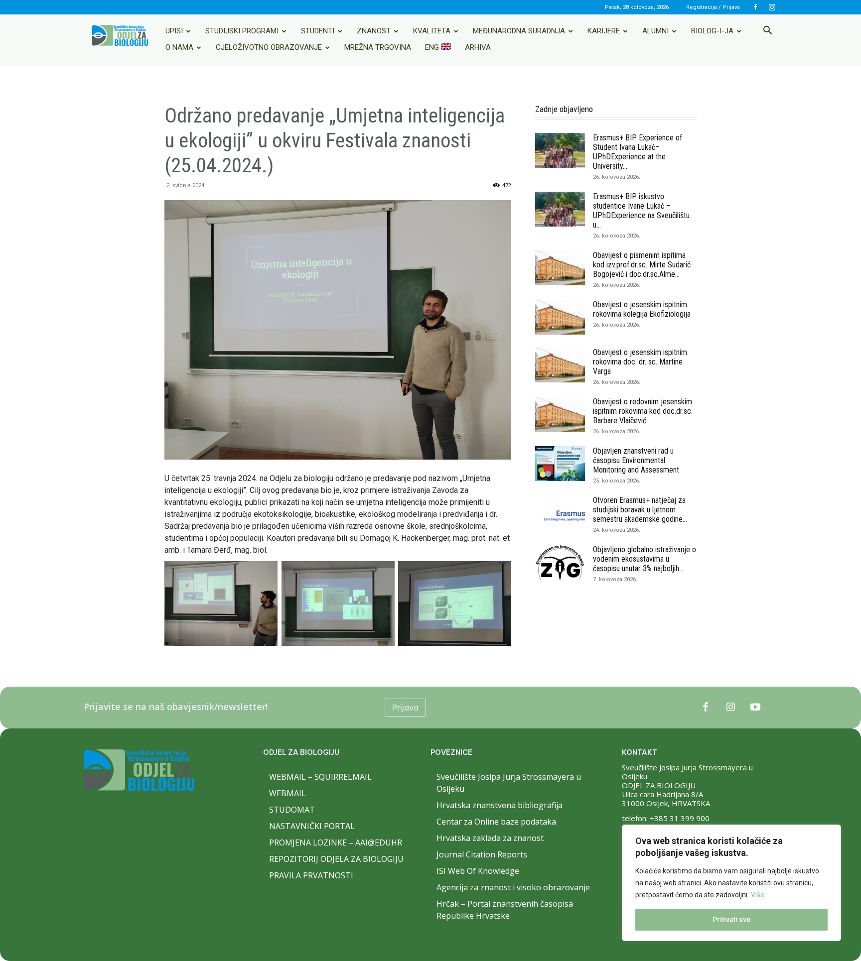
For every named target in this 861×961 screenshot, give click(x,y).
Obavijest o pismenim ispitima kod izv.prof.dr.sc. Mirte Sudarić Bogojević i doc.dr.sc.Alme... (642, 264)
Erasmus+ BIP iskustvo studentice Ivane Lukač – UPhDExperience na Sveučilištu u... (641, 211)
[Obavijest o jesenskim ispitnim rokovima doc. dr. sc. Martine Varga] (560, 365)
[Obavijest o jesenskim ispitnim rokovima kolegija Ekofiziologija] (560, 317)
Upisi (174, 30)
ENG (433, 47)
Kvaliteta (431, 30)
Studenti (317, 30)
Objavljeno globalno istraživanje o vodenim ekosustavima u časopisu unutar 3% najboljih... (644, 559)
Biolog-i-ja (712, 30)
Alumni (655, 30)
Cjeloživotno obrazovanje (269, 47)
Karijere (603, 30)
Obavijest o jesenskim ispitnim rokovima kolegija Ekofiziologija (642, 309)
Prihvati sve (731, 920)
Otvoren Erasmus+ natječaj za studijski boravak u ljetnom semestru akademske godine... (640, 509)
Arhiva (478, 47)
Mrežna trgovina (377, 47)
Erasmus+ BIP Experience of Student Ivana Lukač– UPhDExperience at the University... (637, 152)
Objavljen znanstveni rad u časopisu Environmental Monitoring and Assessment (636, 460)
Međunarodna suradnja (519, 30)
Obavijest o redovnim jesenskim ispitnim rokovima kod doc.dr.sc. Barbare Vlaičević (643, 411)
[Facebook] (755, 7)
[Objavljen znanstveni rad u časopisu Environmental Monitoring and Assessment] (560, 463)
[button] (767, 31)
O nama (179, 47)
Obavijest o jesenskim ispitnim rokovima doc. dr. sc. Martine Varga (640, 362)
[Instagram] (771, 7)
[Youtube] (755, 708)
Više (757, 895)
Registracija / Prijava (713, 7)
